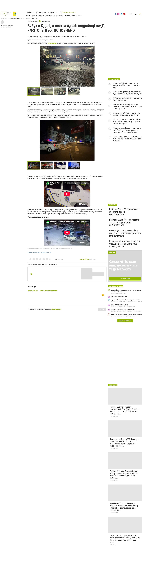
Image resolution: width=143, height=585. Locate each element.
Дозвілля (54, 12)
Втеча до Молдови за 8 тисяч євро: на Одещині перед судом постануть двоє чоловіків (127, 139)
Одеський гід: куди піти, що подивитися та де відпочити (123, 265)
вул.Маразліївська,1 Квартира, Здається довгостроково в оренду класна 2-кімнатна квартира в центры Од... (124, 506)
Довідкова (41, 15)
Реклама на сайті (69, 12)
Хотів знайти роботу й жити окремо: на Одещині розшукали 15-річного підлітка (127, 93)
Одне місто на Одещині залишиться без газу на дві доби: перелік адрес (126, 114)
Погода (28, 15)
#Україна (43, 252)
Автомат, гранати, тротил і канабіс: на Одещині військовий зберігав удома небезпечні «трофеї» (127, 122)
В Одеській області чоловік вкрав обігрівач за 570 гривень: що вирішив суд (126, 85)
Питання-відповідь (50, 15)
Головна (2, 18)
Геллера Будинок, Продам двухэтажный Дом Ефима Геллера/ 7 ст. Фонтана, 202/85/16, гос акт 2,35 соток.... (124, 410)
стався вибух (52, 43)
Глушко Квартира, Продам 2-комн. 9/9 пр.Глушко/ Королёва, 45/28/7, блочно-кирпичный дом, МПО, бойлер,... (124, 474)
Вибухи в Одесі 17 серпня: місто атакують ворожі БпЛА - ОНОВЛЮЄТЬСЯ (124, 222)
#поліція (48, 252)
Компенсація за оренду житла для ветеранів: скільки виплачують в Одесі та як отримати (127, 107)
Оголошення (59, 15)
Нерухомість (67, 15)
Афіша (73, 15)
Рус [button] (131, 14)
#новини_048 (36, 252)
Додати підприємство (125, 320)
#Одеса (29, 252)
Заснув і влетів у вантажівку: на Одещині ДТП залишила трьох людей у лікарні (124, 244)
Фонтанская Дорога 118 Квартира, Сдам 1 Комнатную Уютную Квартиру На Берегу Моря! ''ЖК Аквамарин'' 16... (124, 442)
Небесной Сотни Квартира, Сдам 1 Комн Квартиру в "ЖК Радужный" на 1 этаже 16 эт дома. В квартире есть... (125, 538)
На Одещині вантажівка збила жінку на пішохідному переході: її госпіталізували (125, 233)
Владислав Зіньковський (7, 25)
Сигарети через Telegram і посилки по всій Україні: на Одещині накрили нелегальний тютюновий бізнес (127, 130)
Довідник (42, 12)
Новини (31, 12)
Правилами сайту (56, 309)
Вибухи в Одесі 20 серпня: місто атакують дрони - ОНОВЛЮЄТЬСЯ (124, 212)
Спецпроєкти (80, 15)
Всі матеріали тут (125, 278)
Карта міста (34, 15)
